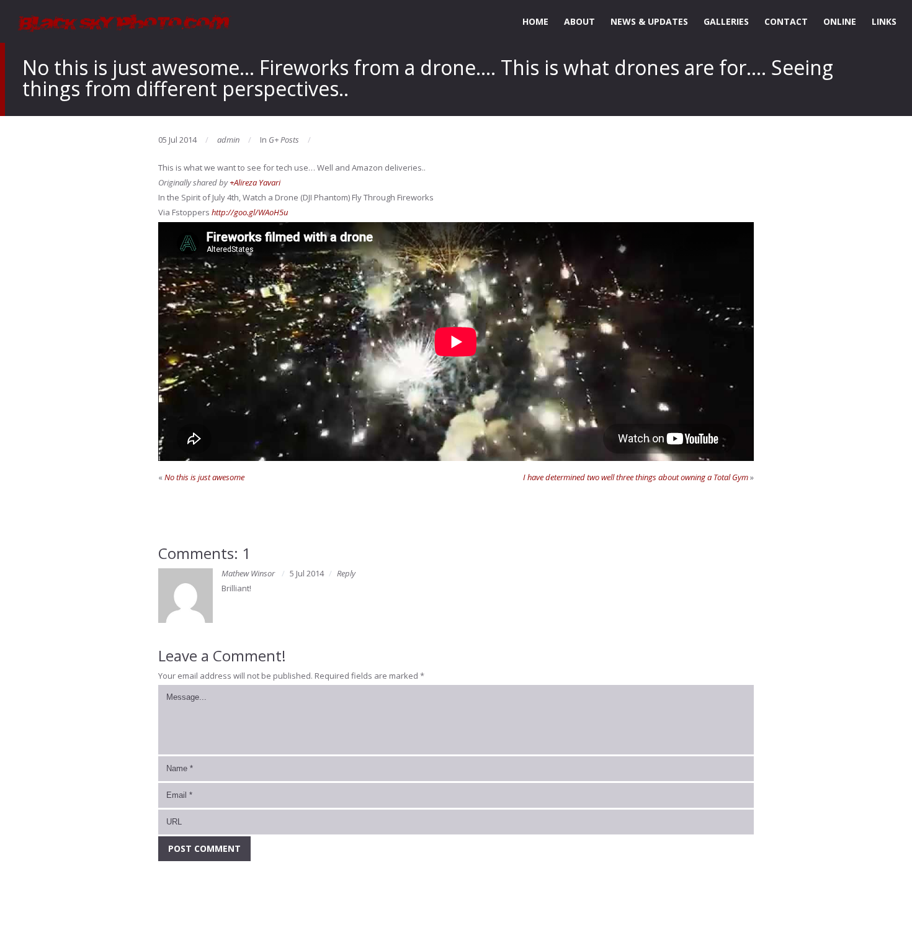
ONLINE (839, 21)
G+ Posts (284, 139)
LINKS (884, 21)
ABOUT (579, 21)
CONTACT (786, 21)
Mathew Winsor (248, 573)
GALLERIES (726, 21)
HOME (535, 21)
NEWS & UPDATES (649, 21)
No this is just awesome (204, 477)
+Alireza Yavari (255, 182)
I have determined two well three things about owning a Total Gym (635, 477)
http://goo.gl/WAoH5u (250, 212)
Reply (346, 573)
